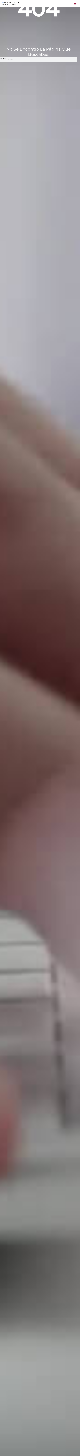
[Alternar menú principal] (75, 3)
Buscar (3, 58)
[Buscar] (74, 59)
